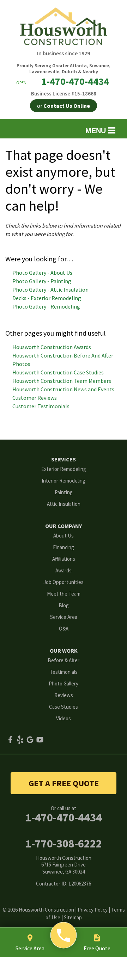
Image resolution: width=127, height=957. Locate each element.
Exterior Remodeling (63, 469)
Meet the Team (63, 593)
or (63, 105)
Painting (64, 492)
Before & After (63, 660)
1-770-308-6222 (63, 843)
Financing (63, 547)
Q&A (63, 628)
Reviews (63, 695)
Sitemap (73, 917)
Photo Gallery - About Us (42, 272)
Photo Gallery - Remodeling (46, 306)
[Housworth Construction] (63, 935)
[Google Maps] (30, 739)
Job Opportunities (63, 582)
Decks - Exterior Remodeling (46, 298)
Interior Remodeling (63, 480)
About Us (63, 535)
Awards (63, 570)
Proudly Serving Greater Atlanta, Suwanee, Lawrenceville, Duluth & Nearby (63, 69)
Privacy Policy (93, 909)
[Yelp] (20, 739)
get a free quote (64, 783)
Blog (64, 605)
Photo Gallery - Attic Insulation (50, 289)
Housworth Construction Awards (51, 346)
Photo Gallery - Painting (41, 281)
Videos (63, 718)
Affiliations (63, 558)
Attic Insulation (63, 504)
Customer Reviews (34, 397)
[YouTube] (40, 739)
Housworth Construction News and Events (63, 389)
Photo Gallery (63, 683)
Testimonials (64, 672)
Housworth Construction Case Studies (58, 372)
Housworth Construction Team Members (61, 380)
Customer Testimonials (40, 406)
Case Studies (63, 706)
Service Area (63, 617)
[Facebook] (10, 739)
